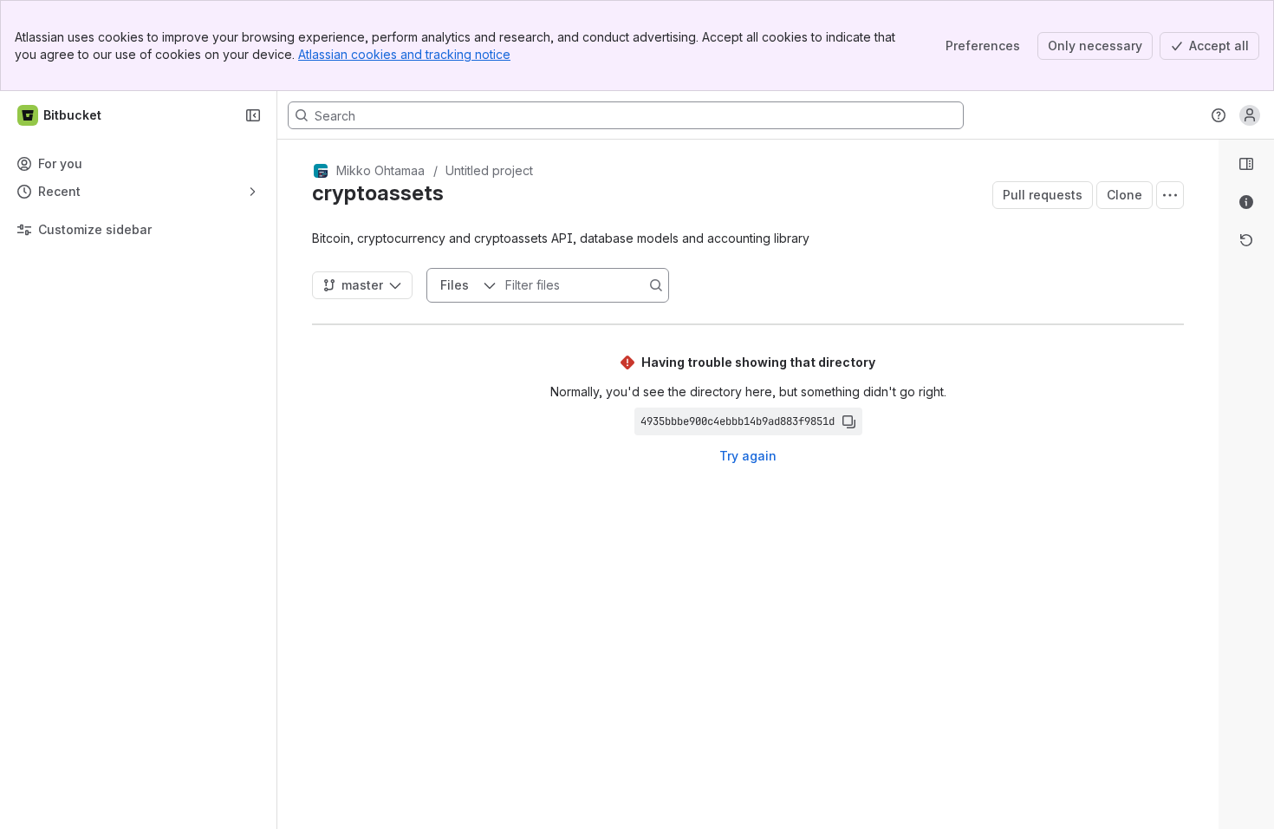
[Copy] (848, 421)
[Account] (1250, 115)
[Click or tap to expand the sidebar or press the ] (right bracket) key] (1208, 562)
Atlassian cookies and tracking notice (404, 54)
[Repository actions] (1170, 195)
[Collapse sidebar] (253, 115)
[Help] (1218, 115)
